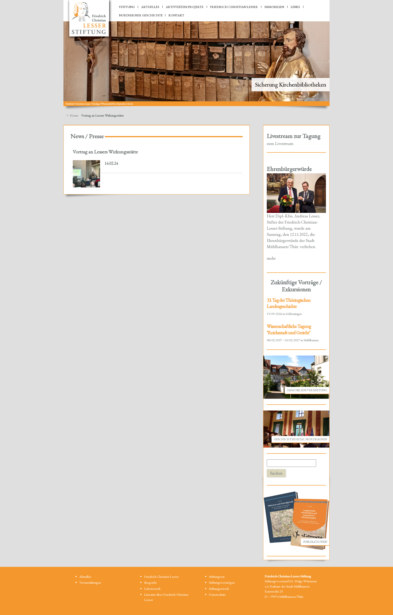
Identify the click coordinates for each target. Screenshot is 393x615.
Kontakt (176, 15)
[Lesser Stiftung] (89, 18)
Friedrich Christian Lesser (234, 7)
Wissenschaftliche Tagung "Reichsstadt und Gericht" (289, 329)
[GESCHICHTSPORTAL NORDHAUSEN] (296, 429)
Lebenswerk (152, 588)
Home (73, 115)
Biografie (150, 582)
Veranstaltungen (90, 582)
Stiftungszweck (219, 588)
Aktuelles (150, 7)
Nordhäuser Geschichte (141, 15)
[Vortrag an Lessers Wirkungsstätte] (86, 173)
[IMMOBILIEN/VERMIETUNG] (296, 376)
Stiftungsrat (216, 576)
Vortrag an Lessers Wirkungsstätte (105, 151)
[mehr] (296, 192)
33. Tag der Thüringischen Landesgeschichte (289, 303)
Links (295, 7)
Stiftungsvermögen (222, 582)
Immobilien (274, 7)
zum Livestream (280, 143)
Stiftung (127, 7)
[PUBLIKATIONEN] (296, 520)
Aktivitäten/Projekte (185, 7)
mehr (271, 258)
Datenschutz (217, 594)
